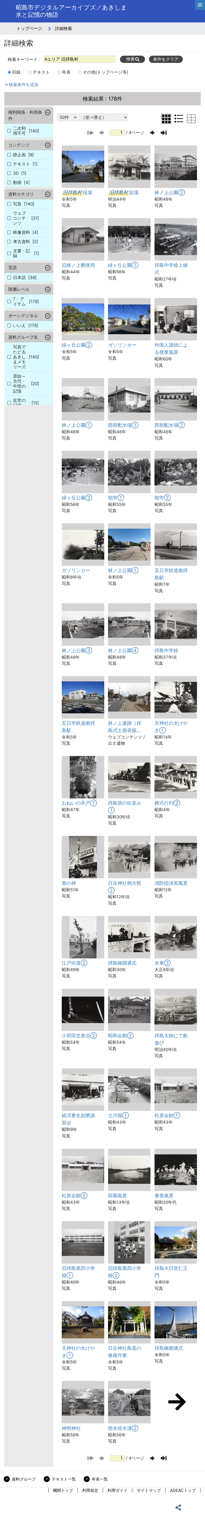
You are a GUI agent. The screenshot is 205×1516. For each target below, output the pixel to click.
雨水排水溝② (123, 1428)
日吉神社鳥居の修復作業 (124, 1351)
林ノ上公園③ (77, 650)
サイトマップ (149, 1490)
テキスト (41, 72)
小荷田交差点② (79, 1036)
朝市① (116, 498)
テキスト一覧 (64, 1479)
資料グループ (24, 1479)
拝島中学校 (166, 650)
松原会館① (167, 1115)
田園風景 (117, 1196)
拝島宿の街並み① (124, 806)
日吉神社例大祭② (124, 886)
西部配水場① (123, 425)
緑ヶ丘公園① (123, 265)
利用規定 (90, 1490)
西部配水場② (169, 425)
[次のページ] (152, 132)
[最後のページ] (163, 133)
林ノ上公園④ (123, 650)
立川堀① (118, 1115)
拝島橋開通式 (122, 963)
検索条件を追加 (23, 84)
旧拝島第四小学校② (124, 1271)
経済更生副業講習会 (78, 1119)
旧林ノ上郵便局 (78, 265)
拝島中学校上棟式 (171, 268)
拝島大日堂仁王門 (171, 1271)
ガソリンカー (122, 345)
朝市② (162, 498)
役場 (77, 192)
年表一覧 (100, 1479)
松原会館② (75, 1196)
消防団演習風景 (171, 883)
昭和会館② (121, 1036)
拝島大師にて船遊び (171, 1039)
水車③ (162, 963)
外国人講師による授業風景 (171, 348)
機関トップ (63, 1490)
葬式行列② (167, 803)
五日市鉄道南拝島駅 (171, 574)
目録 (16, 72)
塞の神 (69, 883)
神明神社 (71, 1428)
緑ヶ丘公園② (77, 345)
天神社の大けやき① (171, 726)
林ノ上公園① (77, 425)
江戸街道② (75, 963)
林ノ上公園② (169, 192)
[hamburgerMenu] (200, 5)
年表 (66, 72)
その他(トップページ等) (105, 72)
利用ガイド (118, 1490)
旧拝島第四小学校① (78, 1271)
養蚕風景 (164, 1196)
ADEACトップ (183, 1490)
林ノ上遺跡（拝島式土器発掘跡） (124, 727)
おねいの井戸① (79, 803)
